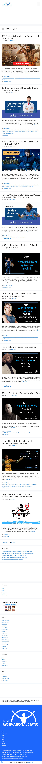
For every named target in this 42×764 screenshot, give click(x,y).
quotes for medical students (8, 133)
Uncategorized (6, 76)
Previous (4, 542)
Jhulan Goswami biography (9, 236)
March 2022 (4, 633)
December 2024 (5, 620)
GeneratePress (30, 762)
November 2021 (5, 641)
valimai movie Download (8, 185)
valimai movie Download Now (20, 185)
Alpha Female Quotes (8, 337)
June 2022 (4, 631)
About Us (4, 745)
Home (3, 731)
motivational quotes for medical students (28, 131)
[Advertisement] (21, 16)
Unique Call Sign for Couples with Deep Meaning (12, 559)
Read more (27, 72)
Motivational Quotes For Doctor (12, 131)
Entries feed (4, 676)
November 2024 (5, 622)
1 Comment (5, 135)
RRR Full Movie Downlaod (8, 78)
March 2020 (4, 648)
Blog (3, 741)
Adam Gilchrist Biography (24, 484)
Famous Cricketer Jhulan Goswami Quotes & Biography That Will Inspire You (21, 196)
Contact (3, 743)
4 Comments (6, 487)
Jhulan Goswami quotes (21, 236)
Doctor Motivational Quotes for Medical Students (14, 130)
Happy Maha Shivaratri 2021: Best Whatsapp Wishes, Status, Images (17, 495)
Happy (10, 285)
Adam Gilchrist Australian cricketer (10, 484)
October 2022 (5, 629)
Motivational (5, 235)
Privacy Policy (6, 747)
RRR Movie (4, 79)
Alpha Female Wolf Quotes (19, 337)
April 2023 (4, 625)
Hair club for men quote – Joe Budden (19, 347)
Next (14, 542)
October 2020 (5, 644)
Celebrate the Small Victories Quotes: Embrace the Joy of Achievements (17, 553)
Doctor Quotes (28, 130)
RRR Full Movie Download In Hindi (22, 78)
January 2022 (5, 637)
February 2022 (5, 635)
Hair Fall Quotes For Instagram (17, 432)
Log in (3, 674)
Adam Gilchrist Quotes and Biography (13, 486)
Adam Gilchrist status (27, 486)
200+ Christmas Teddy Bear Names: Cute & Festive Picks (14, 557)
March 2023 (4, 627)
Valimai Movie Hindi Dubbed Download (24, 186)
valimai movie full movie (33, 185)
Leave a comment (7, 81)
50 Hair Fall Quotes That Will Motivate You (21, 393)
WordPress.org (5, 680)
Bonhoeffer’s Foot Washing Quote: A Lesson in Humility (14, 555)
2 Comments (6, 434)
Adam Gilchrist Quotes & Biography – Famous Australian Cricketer (18, 442)
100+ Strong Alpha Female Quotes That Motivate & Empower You (19, 294)
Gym (4, 431)
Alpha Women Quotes (30, 337)
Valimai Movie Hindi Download (8, 186)
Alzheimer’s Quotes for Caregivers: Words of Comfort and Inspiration (17, 551)
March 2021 (4, 642)
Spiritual (3, 593)
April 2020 (4, 646)
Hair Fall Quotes (6, 432)
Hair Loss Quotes (28, 432)
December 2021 (5, 639)
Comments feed (5, 678)
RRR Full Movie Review (35, 78)
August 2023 (4, 624)
